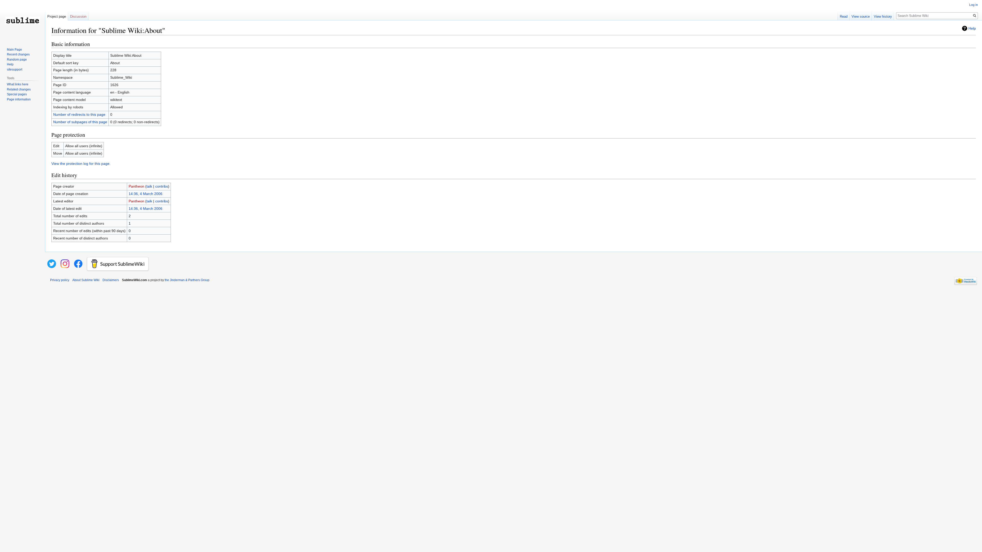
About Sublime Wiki (85, 280)
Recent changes (18, 54)
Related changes (19, 89)
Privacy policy (59, 280)
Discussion (78, 16)
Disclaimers (111, 280)
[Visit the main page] (22, 20)
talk (149, 186)
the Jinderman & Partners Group (187, 280)
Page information (19, 99)
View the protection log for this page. (80, 164)
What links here (17, 84)
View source (861, 16)
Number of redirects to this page (79, 114)
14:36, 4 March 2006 (145, 194)
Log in (973, 5)
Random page (17, 59)
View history (883, 16)
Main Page (14, 49)
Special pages (17, 94)
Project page (56, 16)
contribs (161, 186)
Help (972, 28)
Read (843, 16)
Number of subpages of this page (80, 122)
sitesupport (14, 69)
